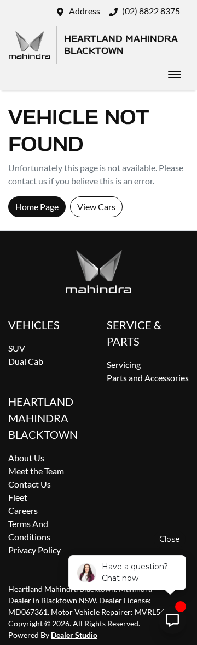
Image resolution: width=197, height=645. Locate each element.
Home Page (37, 206)
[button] (174, 75)
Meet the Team (36, 471)
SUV (16, 348)
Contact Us (29, 484)
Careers (23, 510)
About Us (26, 457)
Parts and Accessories (148, 377)
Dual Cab (25, 361)
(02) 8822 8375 (151, 10)
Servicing (124, 364)
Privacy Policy (34, 550)
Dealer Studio (74, 635)
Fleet (17, 497)
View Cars (96, 206)
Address (84, 10)
